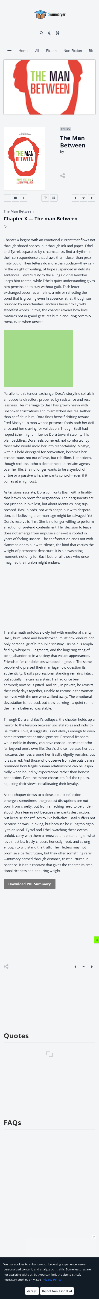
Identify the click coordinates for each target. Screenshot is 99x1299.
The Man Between (19, 211)
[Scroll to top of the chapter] (83, 966)
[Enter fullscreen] (54, 198)
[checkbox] (50, 32)
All (37, 50)
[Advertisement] (38, 358)
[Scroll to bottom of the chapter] (83, 198)
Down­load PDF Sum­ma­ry (29, 884)
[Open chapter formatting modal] (45, 198)
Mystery (65, 128)
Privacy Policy (51, 1280)
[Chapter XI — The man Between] (91, 198)
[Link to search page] (42, 32)
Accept (32, 1291)
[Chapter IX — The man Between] (75, 198)
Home (23, 50)
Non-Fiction (73, 50)
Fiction (51, 50)
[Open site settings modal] (58, 32)
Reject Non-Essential (57, 1291)
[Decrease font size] (7, 198)
